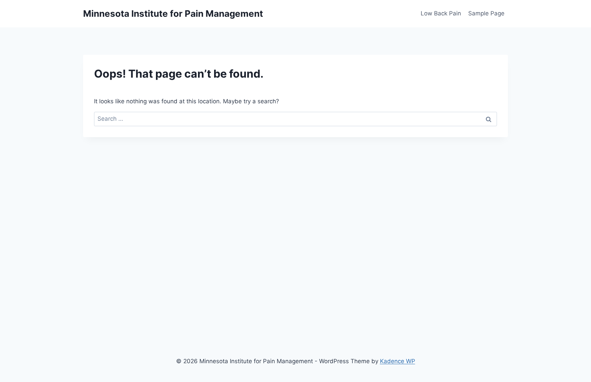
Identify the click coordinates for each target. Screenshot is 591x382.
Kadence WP (397, 361)
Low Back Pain (441, 13)
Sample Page (486, 13)
